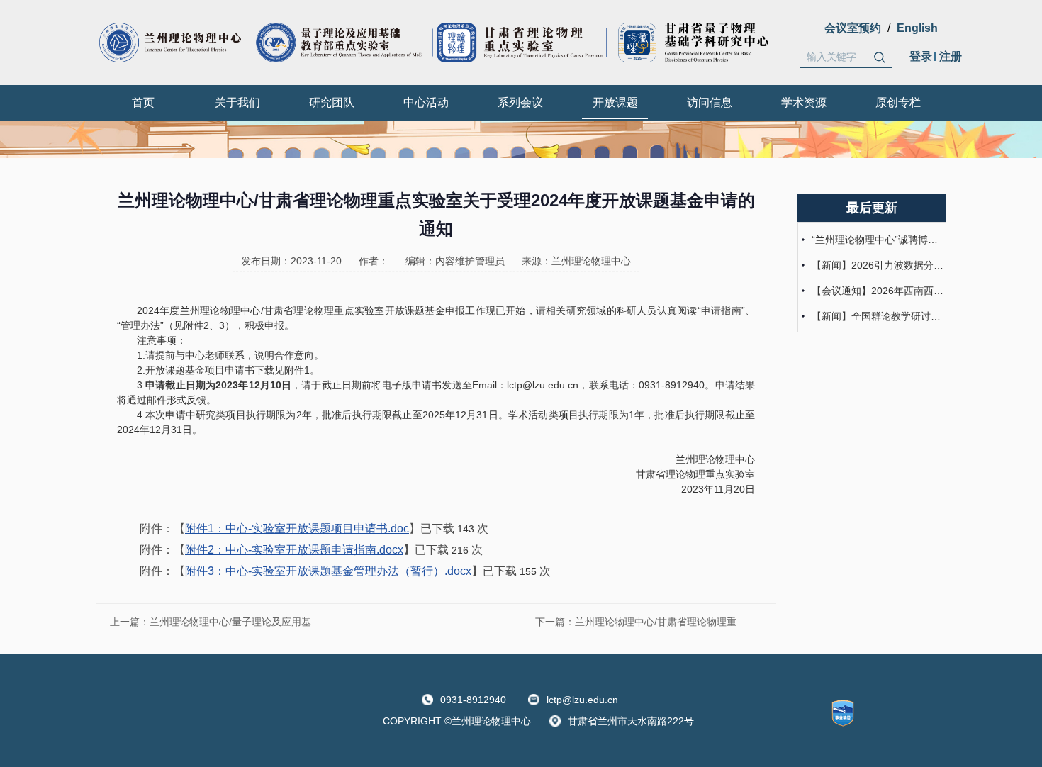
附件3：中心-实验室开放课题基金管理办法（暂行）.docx (328, 571)
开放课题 (615, 102)
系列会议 (520, 102)
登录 (920, 56)
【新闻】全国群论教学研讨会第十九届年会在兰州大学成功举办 (877, 316)
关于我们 (237, 102)
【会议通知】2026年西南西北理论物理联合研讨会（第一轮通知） (877, 290)
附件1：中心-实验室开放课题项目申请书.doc (297, 528)
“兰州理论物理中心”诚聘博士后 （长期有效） (877, 239)
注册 (950, 56)
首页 (143, 102)
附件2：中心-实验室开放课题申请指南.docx (294, 550)
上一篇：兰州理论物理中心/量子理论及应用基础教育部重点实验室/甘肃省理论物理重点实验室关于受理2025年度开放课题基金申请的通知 (223, 621)
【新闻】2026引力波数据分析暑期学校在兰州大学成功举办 (877, 265)
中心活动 (426, 102)
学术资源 (804, 102)
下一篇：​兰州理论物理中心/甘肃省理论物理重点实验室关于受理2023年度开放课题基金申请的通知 (648, 621)
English (917, 28)
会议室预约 (852, 28)
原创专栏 (898, 102)
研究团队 (331, 102)
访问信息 (709, 102)
